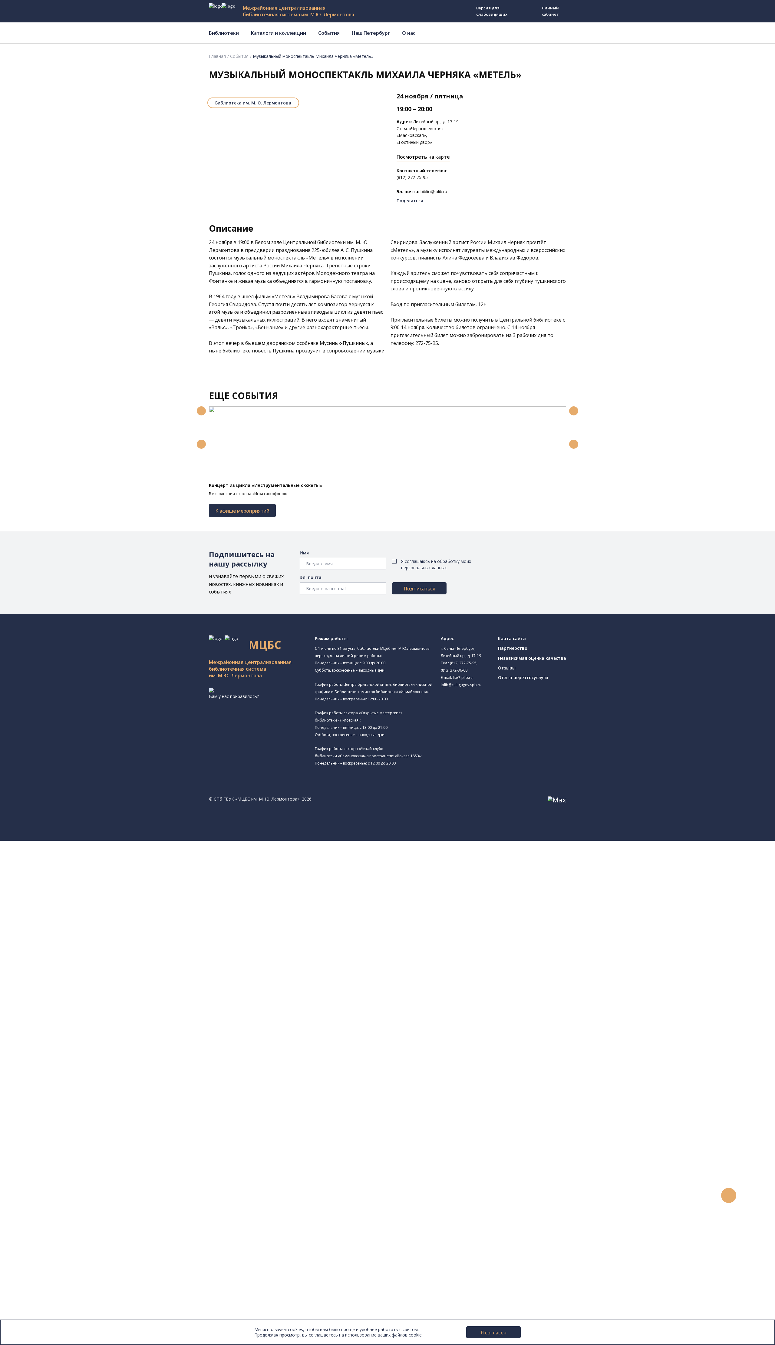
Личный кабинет (550, 11)
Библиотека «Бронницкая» (62, 935)
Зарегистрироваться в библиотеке (65, 1140)
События (329, 33)
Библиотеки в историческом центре (76, 1249)
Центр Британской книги (60, 998)
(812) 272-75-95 (463, 663)
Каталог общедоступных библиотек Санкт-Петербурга (86, 1032)
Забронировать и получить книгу (63, 1154)
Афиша (26, 1208)
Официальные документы (45, 1310)
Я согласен (493, 1332)
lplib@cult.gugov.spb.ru (461, 684)
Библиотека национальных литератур (74, 983)
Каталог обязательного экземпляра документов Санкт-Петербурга (99, 1038)
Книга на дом (42, 1160)
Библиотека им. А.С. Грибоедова (76, 894)
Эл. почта (311, 577)
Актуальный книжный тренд (57, 1174)
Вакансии (29, 1296)
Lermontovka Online (39, 1221)
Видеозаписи (32, 1228)
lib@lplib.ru (463, 677)
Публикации (31, 1262)
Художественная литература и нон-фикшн (72, 1052)
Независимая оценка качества (532, 658)
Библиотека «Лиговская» (61, 887)
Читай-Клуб (47, 956)
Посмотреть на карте (423, 157)
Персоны (28, 1215)
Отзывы (507, 668)
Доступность (32, 1289)
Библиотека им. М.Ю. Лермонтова (253, 103)
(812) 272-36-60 (454, 670)
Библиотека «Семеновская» (64, 928)
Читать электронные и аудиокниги (64, 1167)
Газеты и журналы (48, 1066)
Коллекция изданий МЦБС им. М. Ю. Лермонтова (89, 1099)
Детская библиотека (65, 942)
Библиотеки (224, 33)
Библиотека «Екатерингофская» (77, 872)
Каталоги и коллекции (278, 33)
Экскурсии (29, 1255)
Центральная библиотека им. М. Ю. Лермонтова (92, 858)
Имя (304, 553)
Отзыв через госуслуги (523, 677)
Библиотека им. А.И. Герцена (65, 922)
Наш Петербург (371, 33)
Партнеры (29, 1303)
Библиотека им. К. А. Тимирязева (69, 865)
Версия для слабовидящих (491, 11)
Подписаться (419, 588)
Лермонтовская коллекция (66, 1093)
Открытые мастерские (58, 977)
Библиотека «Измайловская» (65, 901)
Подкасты (29, 1235)
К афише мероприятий (242, 510)
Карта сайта (512, 638)
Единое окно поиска (50, 1025)
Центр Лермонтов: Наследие (64, 963)
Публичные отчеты (39, 1316)
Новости (28, 1188)
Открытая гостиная (55, 970)
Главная (217, 56)
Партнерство (512, 648)
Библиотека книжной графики (74, 990)
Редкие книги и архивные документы (66, 1072)
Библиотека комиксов (58, 1004)
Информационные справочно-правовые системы (79, 1079)
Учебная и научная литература (61, 1059)
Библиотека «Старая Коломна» (67, 908)
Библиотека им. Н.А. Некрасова (67, 915)
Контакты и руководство (45, 1282)
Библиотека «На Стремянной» (74, 879)
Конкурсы (29, 1194)
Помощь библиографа (52, 1147)
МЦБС (25, 1276)
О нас (408, 33)
